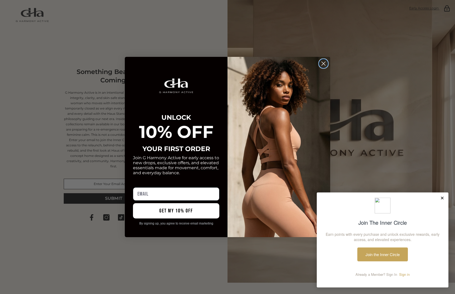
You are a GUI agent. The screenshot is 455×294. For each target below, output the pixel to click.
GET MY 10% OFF (176, 211)
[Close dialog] (323, 63)
